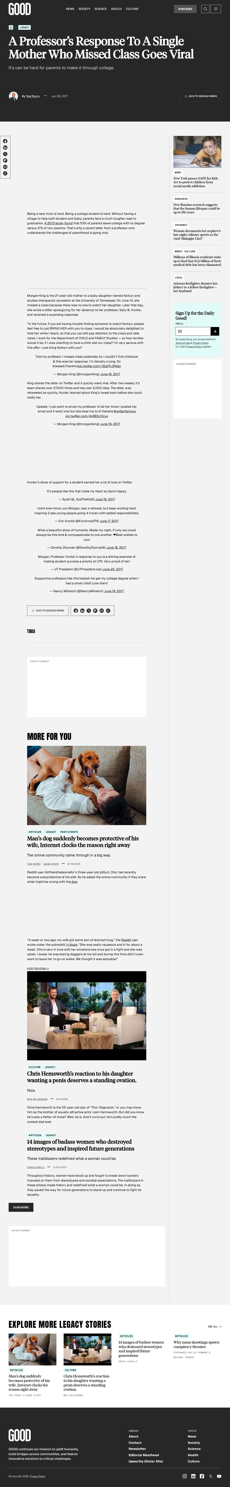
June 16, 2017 (110, 374)
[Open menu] (216, 9)
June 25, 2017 (112, 569)
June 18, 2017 (116, 547)
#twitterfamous (125, 411)
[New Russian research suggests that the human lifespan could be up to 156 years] (197, 204)
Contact (135, 1443)
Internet (181, 225)
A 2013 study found (58, 223)
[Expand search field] (205, 9)
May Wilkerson (37, 1099)
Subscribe (185, 8)
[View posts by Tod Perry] (13, 96)
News (70, 9)
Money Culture (185, 251)
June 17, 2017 (109, 521)
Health (116, 9)
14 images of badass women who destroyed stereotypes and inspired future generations (80, 1145)
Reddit (126, 940)
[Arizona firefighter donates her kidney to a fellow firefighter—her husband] (197, 282)
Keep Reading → (38, 968)
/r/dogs (71, 945)
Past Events (69, 832)
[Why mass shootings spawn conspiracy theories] (197, 1346)
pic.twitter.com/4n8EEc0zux (86, 416)
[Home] (11, 27)
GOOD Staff (51, 864)
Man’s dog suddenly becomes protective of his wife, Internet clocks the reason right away (83, 841)
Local (179, 277)
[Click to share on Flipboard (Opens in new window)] (5, 160)
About (133, 1436)
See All (213, 1326)
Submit (216, 333)
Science (101, 9)
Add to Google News (203, 96)
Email (181, 323)
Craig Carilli (36, 1167)
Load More (21, 1207)
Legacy (24, 27)
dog (74, 882)
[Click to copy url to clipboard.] (5, 173)
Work (178, 172)
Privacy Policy (200, 343)
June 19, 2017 (110, 424)
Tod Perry (33, 96)
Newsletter (137, 1449)
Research (181, 198)
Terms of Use (183, 343)
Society (84, 9)
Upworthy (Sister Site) (146, 1461)
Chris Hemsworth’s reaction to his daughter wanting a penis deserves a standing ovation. (82, 1076)
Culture (132, 9)
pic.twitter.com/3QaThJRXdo (99, 366)
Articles (35, 832)
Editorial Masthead (144, 1455)
